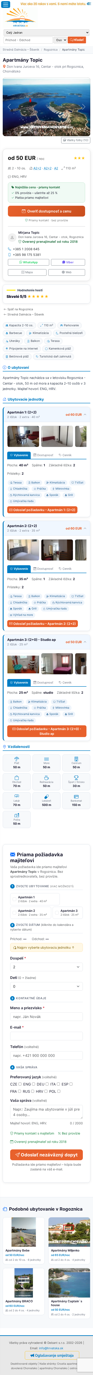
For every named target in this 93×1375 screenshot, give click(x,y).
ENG (27, 1084)
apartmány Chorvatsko (53, 1368)
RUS (27, 1091)
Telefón (24, 1046)
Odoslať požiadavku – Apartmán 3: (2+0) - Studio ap (48, 731)
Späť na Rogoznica (20, 309)
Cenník (67, 455)
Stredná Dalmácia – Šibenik (21, 49)
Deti (23, 977)
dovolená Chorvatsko (24, 1368)
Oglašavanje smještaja (54, 1355)
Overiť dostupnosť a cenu (49, 211)
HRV (40, 1091)
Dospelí (18, 958)
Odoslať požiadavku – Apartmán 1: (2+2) (44, 510)
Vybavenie (21, 455)
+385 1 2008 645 (26, 249)
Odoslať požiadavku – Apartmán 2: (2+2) (44, 624)
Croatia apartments (69, 1363)
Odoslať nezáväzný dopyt (49, 1155)
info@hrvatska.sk (51, 1348)
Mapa (29, 272)
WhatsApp (30, 262)
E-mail (17, 1027)
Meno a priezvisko (27, 1008)
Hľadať (78, 40)
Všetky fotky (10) (77, 140)
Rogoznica (51, 49)
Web (69, 272)
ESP (66, 1084)
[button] (46, 294)
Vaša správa (28, 1100)
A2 (56, 168)
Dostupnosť (45, 455)
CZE (14, 1084)
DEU (41, 1084)
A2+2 (37, 168)
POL (53, 1091)
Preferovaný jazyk (33, 1077)
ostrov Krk (76, 1368)
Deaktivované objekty (24, 1363)
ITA (53, 1084)
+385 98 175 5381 (27, 255)
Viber (70, 262)
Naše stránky (48, 1363)
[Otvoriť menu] (5, 4)
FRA (14, 1091)
